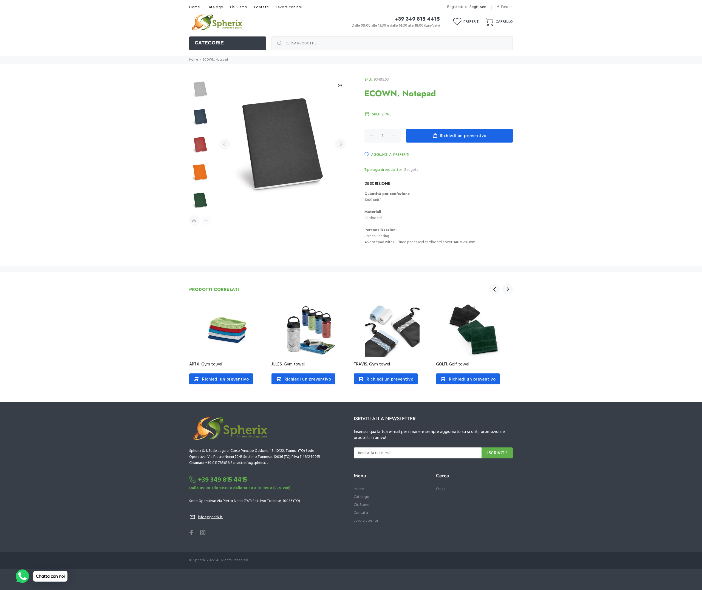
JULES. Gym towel (288, 364)
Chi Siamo (362, 505)
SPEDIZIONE (382, 114)
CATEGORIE (209, 43)
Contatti (361, 513)
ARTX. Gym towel (205, 364)
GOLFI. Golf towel (452, 364)
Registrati (455, 7)
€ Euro (502, 7)
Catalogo (361, 497)
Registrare (477, 7)
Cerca (440, 489)
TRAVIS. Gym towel (372, 364)
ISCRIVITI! (497, 453)
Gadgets (411, 170)
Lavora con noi (366, 521)
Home (193, 60)
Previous (224, 144)
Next (340, 144)
